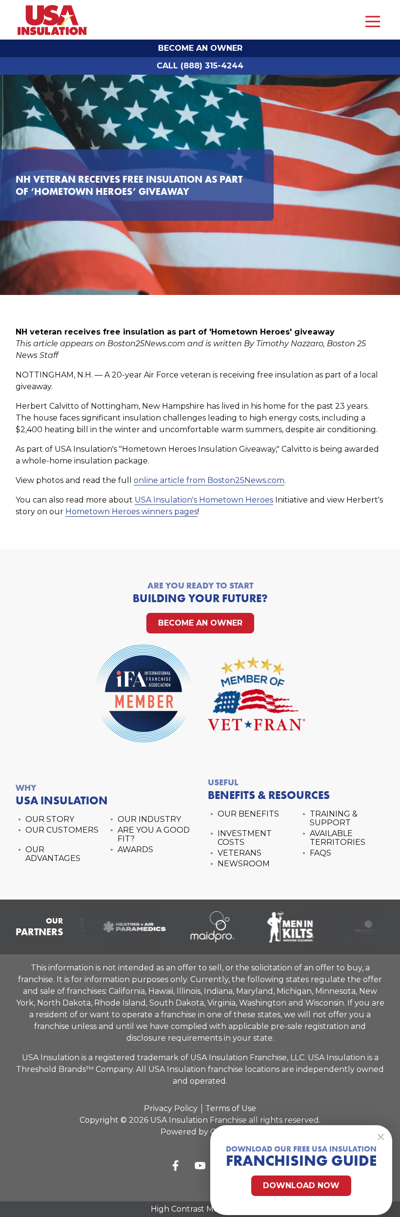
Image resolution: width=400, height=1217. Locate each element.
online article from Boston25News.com (209, 480)
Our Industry (149, 819)
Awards (135, 849)
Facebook (175, 1166)
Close (380, 1137)
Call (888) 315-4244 (200, 65)
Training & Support (334, 818)
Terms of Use (230, 1108)
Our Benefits (248, 813)
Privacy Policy (171, 1108)
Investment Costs (245, 838)
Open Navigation (372, 22)
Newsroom (244, 863)
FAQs (320, 853)
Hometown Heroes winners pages (131, 511)
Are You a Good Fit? (154, 834)
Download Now (301, 1185)
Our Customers (62, 830)
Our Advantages (52, 854)
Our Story (49, 819)
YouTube (200, 1166)
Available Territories (337, 838)
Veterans (239, 853)
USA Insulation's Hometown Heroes (204, 499)
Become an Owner (200, 48)
